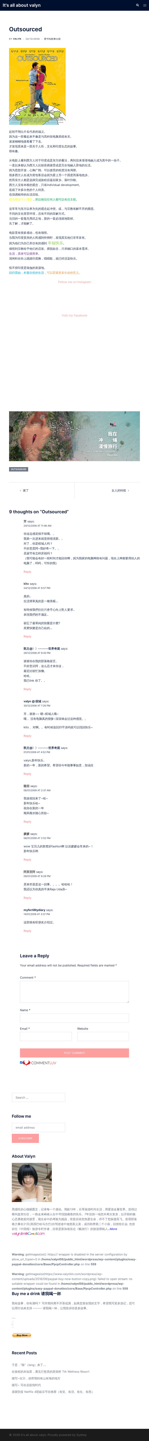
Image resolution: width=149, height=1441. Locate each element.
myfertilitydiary (34, 910)
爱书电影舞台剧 (52, 38)
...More (112, 1229)
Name (25, 1010)
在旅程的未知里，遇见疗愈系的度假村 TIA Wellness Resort (50, 1371)
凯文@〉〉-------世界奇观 (42, 648)
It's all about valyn (22, 5)
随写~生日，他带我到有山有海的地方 (36, 1378)
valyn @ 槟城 (32, 701)
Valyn (17, 38)
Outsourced (18, 469)
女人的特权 (119, 490)
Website (82, 1028)
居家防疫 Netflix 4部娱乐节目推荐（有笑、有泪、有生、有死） (53, 1392)
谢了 (26, 490)
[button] (137, 5)
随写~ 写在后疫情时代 (26, 1385)
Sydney (81, 1435)
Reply (27, 571)
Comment (28, 977)
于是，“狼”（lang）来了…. (29, 1365)
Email (25, 1028)
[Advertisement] (74, 365)
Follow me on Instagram (74, 282)
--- (14, 1318)
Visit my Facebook (74, 315)
